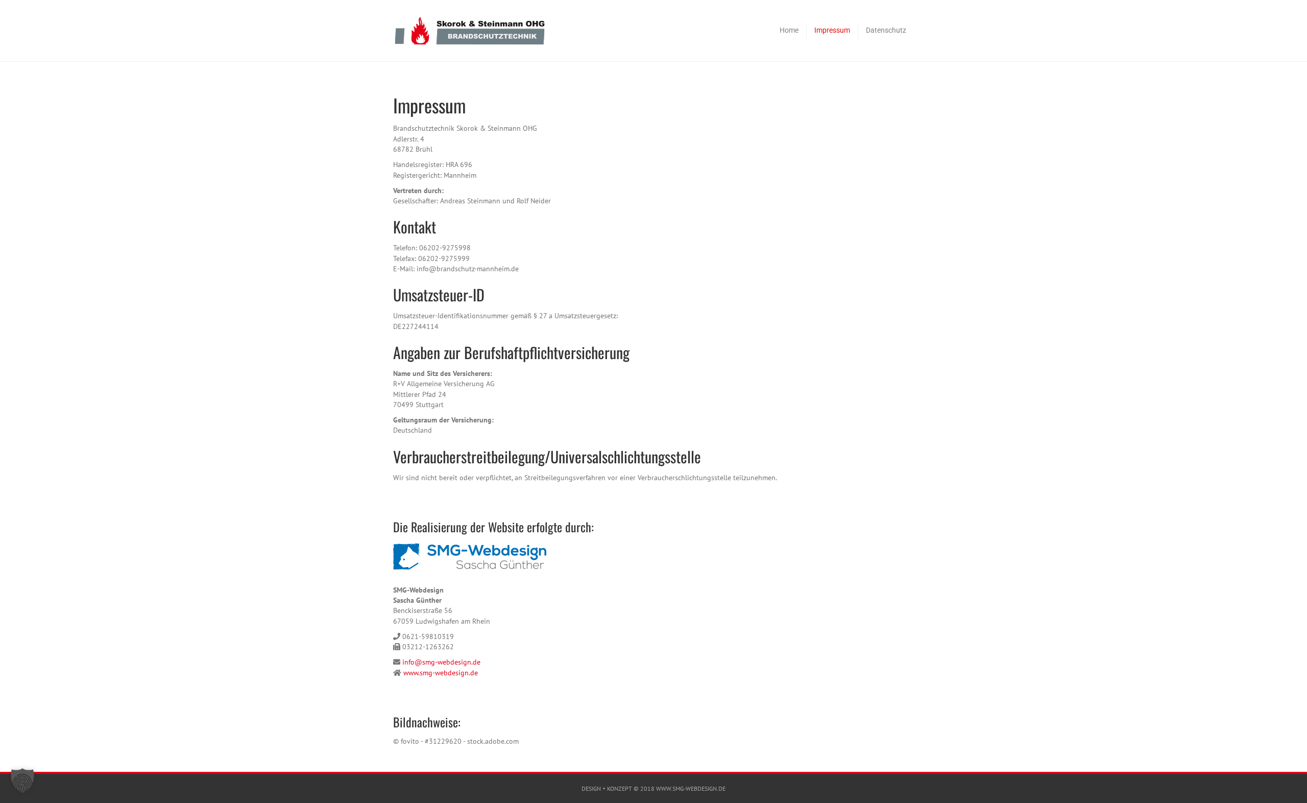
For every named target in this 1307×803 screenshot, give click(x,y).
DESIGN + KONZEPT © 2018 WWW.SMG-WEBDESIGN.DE (653, 788)
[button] (22, 780)
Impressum (832, 30)
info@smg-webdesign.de (441, 662)
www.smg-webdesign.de (440, 672)
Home (789, 30)
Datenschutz (886, 30)
